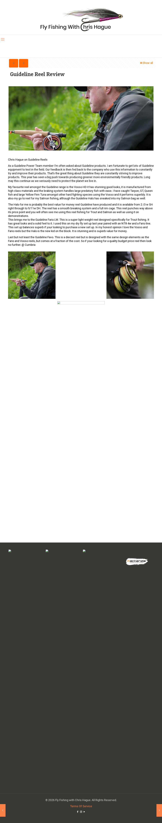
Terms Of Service (81, 806)
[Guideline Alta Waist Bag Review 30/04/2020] (3, 810)
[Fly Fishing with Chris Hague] (81, 19)
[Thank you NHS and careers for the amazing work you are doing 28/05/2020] (159, 810)
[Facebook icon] (78, 811)
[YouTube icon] (84, 811)
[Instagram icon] (81, 811)
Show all (148, 63)
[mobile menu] (2, 39)
